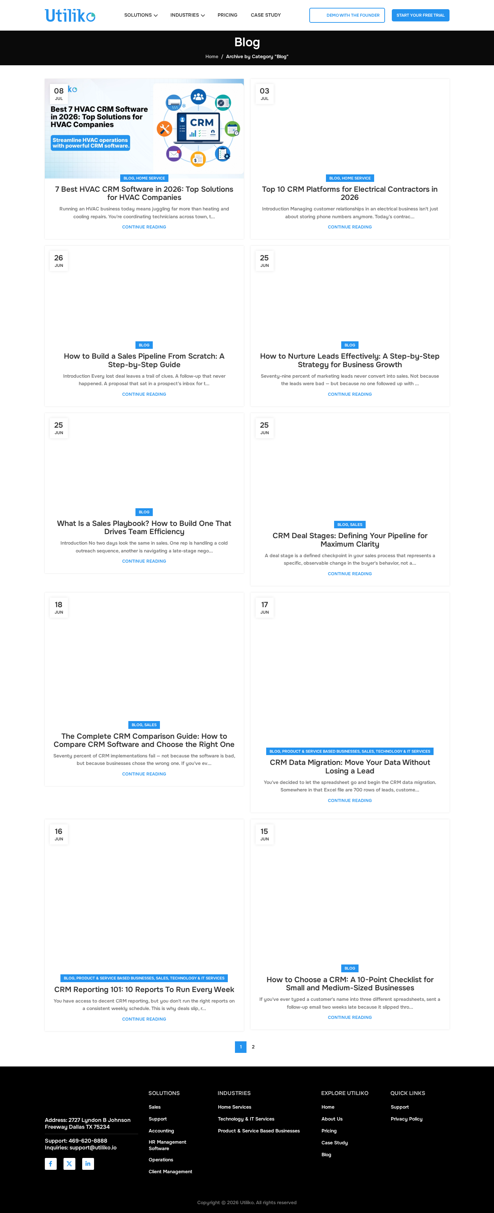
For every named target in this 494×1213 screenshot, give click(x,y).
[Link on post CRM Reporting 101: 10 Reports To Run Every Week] (144, 899)
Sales (356, 524)
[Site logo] (70, 15)
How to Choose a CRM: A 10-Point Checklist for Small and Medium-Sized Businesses (350, 984)
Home (211, 56)
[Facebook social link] (51, 1164)
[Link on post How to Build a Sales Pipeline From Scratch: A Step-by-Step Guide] (144, 295)
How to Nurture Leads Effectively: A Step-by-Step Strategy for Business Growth (350, 360)
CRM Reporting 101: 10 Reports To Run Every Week (144, 989)
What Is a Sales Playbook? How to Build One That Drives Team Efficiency (144, 527)
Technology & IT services (403, 751)
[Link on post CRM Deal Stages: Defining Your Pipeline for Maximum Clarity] (350, 469)
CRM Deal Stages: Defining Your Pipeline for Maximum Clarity (350, 540)
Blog (129, 178)
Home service (150, 178)
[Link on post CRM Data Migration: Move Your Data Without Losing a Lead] (350, 672)
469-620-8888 (88, 1140)
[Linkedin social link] (88, 1164)
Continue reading (144, 227)
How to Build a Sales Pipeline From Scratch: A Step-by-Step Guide (144, 360)
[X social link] (69, 1164)
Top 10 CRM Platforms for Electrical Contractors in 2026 (350, 193)
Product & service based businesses (321, 751)
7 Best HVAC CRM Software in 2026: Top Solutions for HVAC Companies (144, 193)
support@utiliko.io (93, 1147)
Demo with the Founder (353, 15)
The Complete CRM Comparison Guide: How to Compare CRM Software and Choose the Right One (144, 740)
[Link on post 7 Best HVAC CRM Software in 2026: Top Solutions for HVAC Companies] (144, 128)
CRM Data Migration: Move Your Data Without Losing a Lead (350, 766)
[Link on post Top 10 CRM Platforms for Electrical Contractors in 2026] (350, 128)
